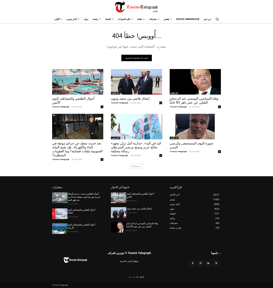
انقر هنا (132, 276)
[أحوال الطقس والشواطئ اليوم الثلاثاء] (59, 213)
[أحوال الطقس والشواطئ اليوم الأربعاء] (59, 228)
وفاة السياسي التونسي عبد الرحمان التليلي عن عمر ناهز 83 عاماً (194, 100)
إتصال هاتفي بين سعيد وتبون (130, 98)
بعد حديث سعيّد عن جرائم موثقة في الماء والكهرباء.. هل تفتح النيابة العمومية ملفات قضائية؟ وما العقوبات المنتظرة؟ (77, 149)
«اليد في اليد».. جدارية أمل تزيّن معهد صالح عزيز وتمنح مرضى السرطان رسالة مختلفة (136, 147)
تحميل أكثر (135, 166)
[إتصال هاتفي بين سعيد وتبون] (136, 82)
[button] (217, 19)
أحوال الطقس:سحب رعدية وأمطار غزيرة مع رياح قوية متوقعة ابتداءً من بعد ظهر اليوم (83, 196)
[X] (216, 263)
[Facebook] (193, 263)
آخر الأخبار (56, 93)
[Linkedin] (208, 263)
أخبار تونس (115, 138)
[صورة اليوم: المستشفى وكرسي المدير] (195, 126)
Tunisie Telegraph (60, 106)
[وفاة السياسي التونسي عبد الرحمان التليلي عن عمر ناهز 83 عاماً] (195, 82)
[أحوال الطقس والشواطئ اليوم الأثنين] (77, 82)
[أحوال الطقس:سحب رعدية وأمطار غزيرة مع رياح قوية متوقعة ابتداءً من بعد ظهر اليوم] (59, 197)
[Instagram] (200, 263)
